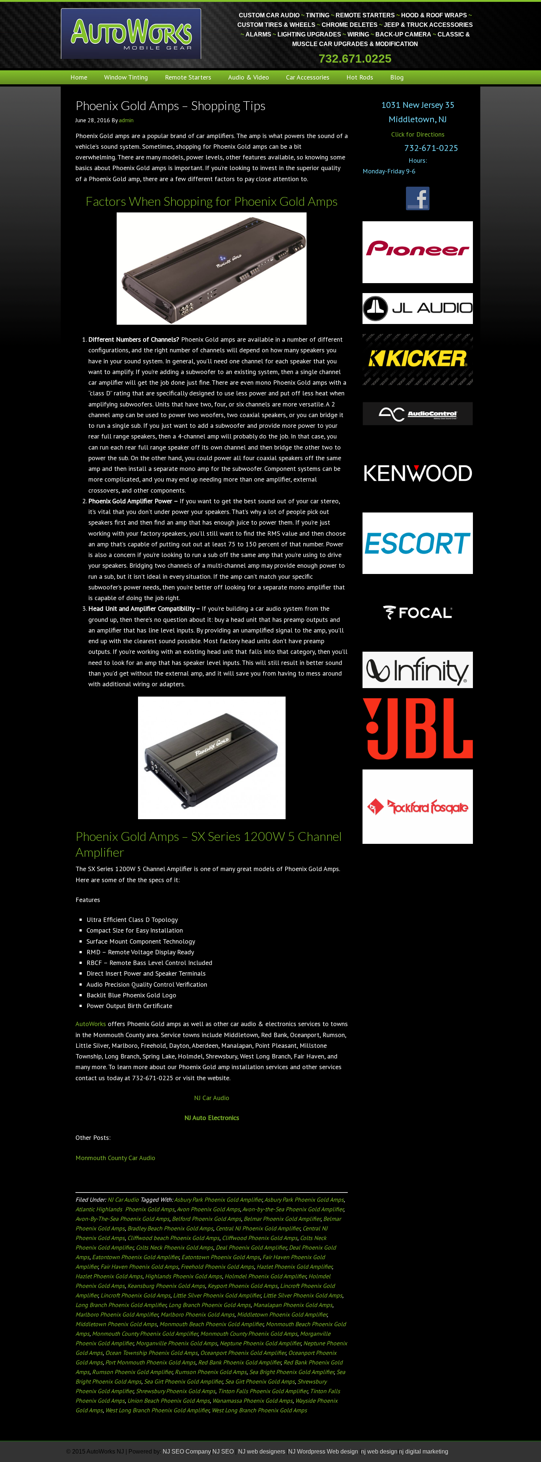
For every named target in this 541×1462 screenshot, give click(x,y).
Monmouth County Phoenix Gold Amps (248, 1333)
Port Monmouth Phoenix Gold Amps (150, 1362)
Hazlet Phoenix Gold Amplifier (294, 1266)
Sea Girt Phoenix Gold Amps (260, 1381)
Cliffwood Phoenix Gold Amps (259, 1237)
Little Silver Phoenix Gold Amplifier (217, 1295)
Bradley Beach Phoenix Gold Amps (170, 1228)
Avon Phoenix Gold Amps (208, 1209)
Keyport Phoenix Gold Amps (242, 1285)
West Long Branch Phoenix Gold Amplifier (157, 1410)
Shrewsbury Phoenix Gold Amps (175, 1391)
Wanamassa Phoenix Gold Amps (252, 1400)
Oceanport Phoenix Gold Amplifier (243, 1352)
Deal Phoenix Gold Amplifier (251, 1247)
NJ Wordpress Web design (324, 1451)
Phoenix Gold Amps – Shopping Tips (170, 105)
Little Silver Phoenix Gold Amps (302, 1295)
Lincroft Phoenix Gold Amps (135, 1295)
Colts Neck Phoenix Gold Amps (174, 1247)
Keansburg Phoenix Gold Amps (166, 1285)
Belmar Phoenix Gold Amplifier (282, 1218)
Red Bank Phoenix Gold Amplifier (239, 1362)
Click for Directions (418, 134)
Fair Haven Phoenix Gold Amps (139, 1266)
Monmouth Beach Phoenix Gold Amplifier (211, 1324)
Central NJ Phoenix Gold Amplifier (258, 1228)
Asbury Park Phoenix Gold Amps (304, 1199)
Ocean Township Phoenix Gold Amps (151, 1352)
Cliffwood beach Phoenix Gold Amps (173, 1237)
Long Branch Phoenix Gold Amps (210, 1304)
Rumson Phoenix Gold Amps (211, 1371)
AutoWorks (90, 1023)
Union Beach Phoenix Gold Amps (168, 1400)
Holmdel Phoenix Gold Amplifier (265, 1276)
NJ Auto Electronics (211, 1117)
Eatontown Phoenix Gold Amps (220, 1257)
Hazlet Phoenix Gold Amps (108, 1276)
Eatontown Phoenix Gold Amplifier (135, 1257)
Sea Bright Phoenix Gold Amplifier (291, 1371)
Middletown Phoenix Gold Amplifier (282, 1314)
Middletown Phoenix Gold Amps (116, 1324)
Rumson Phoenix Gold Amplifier (132, 1371)
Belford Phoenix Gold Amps (206, 1218)
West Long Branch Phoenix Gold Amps (259, 1410)
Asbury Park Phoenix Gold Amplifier (218, 1199)
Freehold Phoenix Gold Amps (217, 1266)
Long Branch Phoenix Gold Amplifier (120, 1304)
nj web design (379, 1451)
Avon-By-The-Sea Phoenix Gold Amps (122, 1218)
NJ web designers (262, 1451)
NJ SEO (223, 1451)
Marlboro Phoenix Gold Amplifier (116, 1314)
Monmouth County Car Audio (115, 1157)
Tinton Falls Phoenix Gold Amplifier (262, 1391)
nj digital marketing (423, 1451)
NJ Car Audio (211, 1097)
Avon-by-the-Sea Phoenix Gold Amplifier (292, 1209)
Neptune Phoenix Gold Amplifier (260, 1343)
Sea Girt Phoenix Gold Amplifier (183, 1381)
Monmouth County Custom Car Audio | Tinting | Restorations (131, 33)
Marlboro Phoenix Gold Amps (197, 1314)
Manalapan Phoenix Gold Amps (292, 1304)
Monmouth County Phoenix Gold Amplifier (145, 1333)
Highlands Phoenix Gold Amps (183, 1276)
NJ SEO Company (187, 1451)
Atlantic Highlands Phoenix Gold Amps (124, 1209)
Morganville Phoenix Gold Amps (176, 1343)
